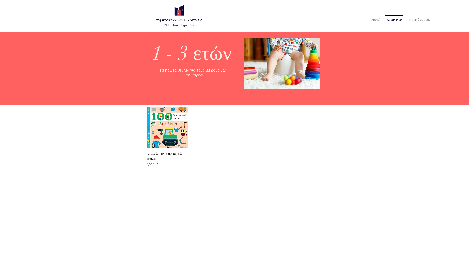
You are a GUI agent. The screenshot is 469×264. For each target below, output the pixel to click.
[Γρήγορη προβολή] (167, 127)
